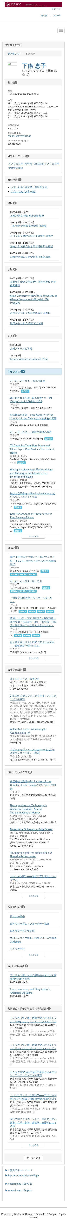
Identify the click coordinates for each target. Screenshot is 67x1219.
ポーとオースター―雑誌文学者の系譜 (31, 432)
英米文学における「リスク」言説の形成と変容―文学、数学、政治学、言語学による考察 (33, 1122)
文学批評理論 (15, 168)
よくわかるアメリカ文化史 (24, 678)
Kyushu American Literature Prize (29, 359)
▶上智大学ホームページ (18, 1170)
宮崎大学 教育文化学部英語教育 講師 (30, 256)
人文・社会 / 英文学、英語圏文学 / (29, 187)
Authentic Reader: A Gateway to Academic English (28, 730)
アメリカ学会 (17, 948)
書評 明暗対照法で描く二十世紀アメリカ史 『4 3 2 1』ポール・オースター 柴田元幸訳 (33, 560)
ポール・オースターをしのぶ (26, 581)
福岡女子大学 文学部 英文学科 (26, 323)
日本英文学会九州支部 (22, 930)
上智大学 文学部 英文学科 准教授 (28, 225)
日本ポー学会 (17, 916)
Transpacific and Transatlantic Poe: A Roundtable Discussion (31, 854)
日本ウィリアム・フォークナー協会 (29, 923)
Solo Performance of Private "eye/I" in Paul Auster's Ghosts (31, 515)
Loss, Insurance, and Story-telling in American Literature (30, 990)
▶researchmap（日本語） (19, 1183)
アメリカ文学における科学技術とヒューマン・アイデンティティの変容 (33, 1073)
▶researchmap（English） (19, 1190)
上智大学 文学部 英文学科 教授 (27, 215)
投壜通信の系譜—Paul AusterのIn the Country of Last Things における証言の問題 (33, 784)
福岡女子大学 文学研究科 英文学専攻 (30, 313)
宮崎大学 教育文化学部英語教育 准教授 (31, 246)
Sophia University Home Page (23, 1175)
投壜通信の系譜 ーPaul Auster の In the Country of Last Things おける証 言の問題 (33, 416)
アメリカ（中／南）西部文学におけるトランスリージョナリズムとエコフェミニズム (33, 1019)
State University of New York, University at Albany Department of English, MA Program (33, 299)
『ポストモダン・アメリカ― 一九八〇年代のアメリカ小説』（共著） (32, 751)
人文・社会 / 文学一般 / (23, 191)
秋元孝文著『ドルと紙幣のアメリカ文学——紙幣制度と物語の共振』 (32, 643)
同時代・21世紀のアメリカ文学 (42, 163)
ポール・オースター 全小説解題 (27, 381)
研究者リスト (14, 53)
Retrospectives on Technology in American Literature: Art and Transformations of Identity (28, 808)
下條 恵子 (34, 65)
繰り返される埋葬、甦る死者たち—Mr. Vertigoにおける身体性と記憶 (31, 399)
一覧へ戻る (35, 1157)
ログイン (55, 8)
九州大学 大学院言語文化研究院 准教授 (31, 236)
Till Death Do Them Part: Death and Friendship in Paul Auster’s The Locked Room (32, 449)
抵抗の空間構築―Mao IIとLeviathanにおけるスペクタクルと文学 (32, 495)
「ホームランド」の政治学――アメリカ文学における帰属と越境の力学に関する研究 (33, 1096)
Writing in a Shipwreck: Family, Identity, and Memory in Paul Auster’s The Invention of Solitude (31, 472)
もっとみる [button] (33, 536)
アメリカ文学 (15, 163)
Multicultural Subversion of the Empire (31, 829)
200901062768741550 (19, 136)
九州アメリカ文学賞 (21, 348)
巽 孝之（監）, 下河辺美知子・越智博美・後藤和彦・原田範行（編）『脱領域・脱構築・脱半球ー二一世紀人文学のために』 (33, 621)
